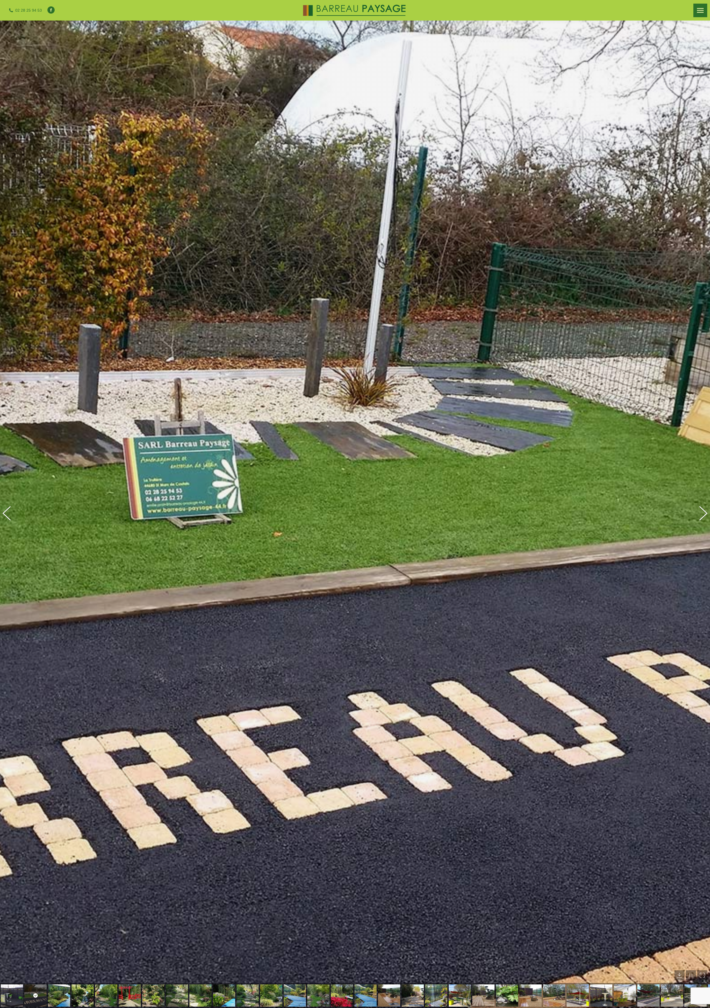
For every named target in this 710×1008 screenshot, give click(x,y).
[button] (10, 514)
